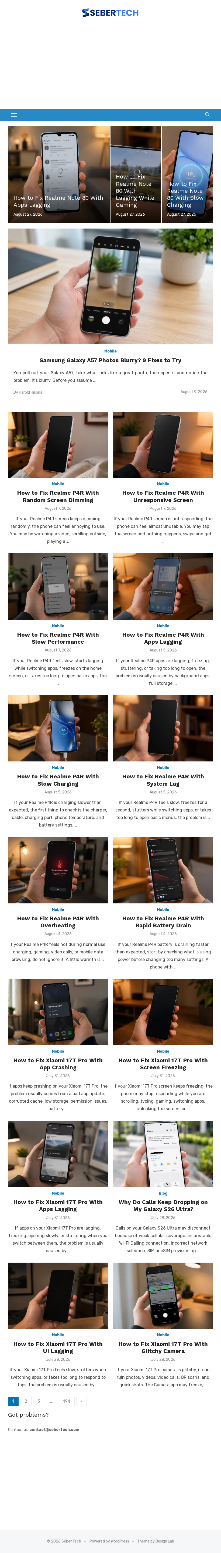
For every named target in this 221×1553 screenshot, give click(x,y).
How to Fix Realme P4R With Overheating (58, 922)
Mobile (110, 351)
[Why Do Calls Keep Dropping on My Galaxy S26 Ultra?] (163, 1154)
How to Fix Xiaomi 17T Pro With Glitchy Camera (163, 1347)
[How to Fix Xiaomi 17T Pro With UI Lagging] (58, 1296)
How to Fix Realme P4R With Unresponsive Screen (163, 496)
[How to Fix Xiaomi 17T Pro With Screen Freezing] (163, 1012)
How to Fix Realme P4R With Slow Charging (58, 780)
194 (66, 1401)
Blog (163, 1193)
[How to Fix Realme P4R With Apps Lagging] (163, 586)
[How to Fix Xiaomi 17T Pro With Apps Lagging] (58, 1154)
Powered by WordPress (109, 1541)
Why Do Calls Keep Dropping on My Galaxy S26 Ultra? (163, 1205)
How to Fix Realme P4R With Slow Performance (58, 638)
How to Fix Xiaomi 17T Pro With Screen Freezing (163, 1064)
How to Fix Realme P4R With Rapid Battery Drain (163, 922)
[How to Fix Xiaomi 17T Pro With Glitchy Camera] (163, 1296)
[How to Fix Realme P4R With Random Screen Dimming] (58, 445)
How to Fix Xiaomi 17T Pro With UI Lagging (58, 1347)
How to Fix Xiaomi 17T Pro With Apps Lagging (58, 1205)
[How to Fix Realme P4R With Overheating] (58, 870)
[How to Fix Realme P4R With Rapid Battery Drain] (163, 870)
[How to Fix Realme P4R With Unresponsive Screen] (163, 445)
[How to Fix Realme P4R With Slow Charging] (58, 728)
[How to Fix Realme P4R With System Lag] (163, 728)
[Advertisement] (110, 66)
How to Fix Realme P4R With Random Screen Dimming (58, 496)
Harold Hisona (30, 392)
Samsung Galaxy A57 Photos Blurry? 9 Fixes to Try (110, 360)
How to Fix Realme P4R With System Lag (163, 780)
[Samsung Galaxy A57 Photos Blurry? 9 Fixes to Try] (110, 286)
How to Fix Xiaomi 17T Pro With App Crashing (58, 1064)
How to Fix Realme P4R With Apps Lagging (163, 638)
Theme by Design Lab (155, 1541)
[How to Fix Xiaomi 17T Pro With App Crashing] (58, 1012)
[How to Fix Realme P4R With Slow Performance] (58, 586)
